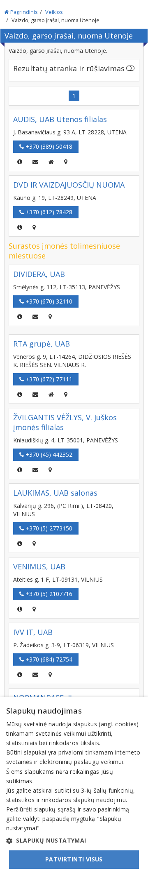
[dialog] (74, 787)
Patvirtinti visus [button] (74, 859)
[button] (74, 840)
